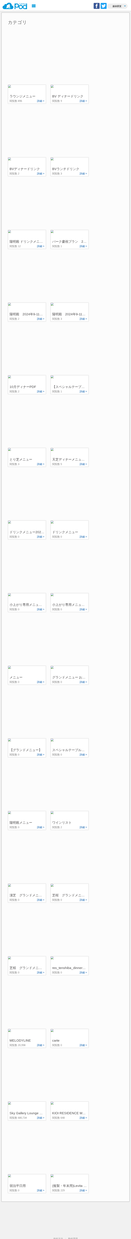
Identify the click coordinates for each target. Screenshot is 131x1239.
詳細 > (40, 100)
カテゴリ (17, 22)
